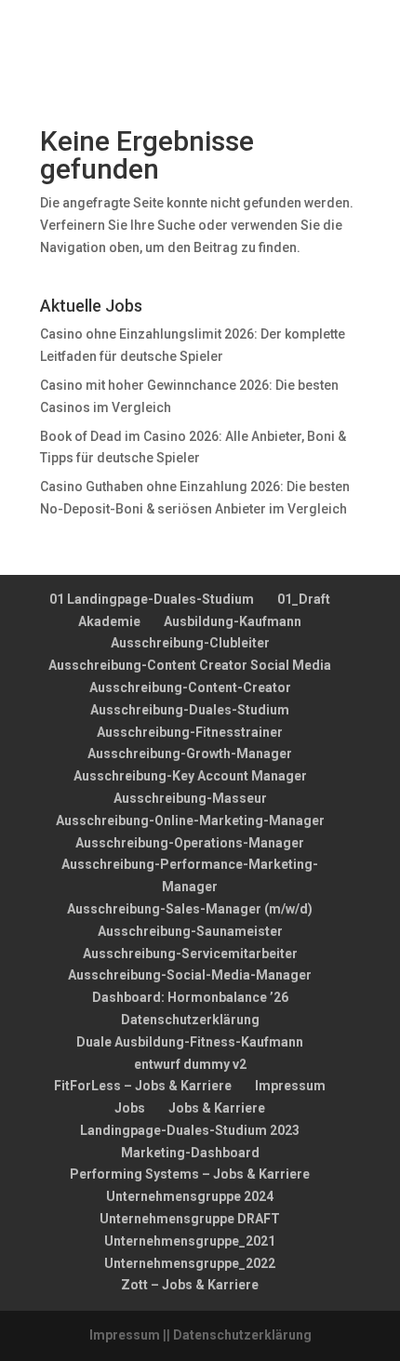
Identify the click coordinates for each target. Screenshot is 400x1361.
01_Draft (303, 599)
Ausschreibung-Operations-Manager (189, 842)
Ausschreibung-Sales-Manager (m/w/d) (190, 908)
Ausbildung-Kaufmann (232, 621)
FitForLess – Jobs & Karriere (143, 1085)
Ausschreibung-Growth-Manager (189, 753)
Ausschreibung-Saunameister (190, 931)
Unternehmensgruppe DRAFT (190, 1218)
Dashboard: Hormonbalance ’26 (190, 997)
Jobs (129, 1108)
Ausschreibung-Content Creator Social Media (189, 665)
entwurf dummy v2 (190, 1064)
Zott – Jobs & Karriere (190, 1284)
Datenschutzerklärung (190, 1019)
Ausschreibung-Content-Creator (190, 687)
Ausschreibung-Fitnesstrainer (190, 732)
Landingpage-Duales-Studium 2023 (190, 1130)
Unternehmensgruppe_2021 (189, 1241)
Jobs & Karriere (216, 1108)
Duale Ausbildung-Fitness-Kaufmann (189, 1041)
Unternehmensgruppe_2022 (189, 1263)
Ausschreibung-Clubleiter (190, 642)
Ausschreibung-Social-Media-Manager (190, 974)
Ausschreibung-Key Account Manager (190, 775)
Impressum (290, 1085)
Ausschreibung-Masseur (190, 798)
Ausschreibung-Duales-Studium (189, 709)
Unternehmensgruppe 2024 (189, 1196)
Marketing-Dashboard (190, 1152)
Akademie (109, 621)
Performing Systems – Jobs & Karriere (190, 1174)
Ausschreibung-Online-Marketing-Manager (190, 820)
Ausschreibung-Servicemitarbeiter (190, 953)
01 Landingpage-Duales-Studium (151, 599)
